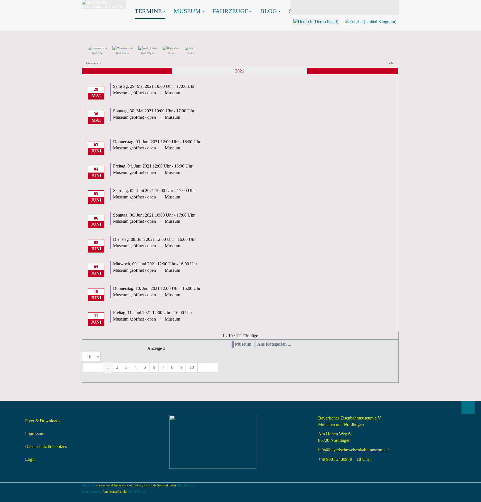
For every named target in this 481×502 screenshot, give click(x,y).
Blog (268, 11)
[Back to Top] (468, 407)
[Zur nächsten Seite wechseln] (202, 367)
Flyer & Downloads (42, 420)
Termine (148, 11)
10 (192, 367)
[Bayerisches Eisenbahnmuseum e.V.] (104, 4)
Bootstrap (88, 485)
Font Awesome (92, 492)
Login (30, 459)
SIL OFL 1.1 (137, 492)
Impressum (34, 433)
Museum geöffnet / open (134, 92)
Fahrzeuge (230, 11)
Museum (187, 11)
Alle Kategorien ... (274, 344)
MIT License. (186, 485)
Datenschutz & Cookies (46, 446)
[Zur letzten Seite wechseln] (213, 367)
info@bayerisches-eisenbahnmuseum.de (353, 449)
